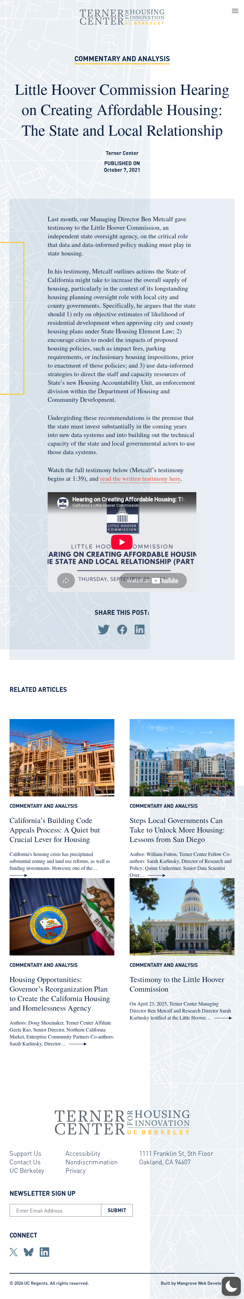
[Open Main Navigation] (235, 12)
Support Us (25, 1153)
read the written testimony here (140, 478)
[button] (231, 1286)
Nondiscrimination (91, 1162)
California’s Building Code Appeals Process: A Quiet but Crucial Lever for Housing (55, 829)
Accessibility (82, 1153)
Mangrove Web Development (205, 1283)
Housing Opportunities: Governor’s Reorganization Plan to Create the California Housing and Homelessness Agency (60, 993)
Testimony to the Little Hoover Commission (177, 984)
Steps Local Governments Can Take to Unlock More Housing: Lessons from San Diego (177, 829)
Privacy (75, 1170)
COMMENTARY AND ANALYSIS (122, 58)
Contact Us (25, 1162)
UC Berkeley (27, 1170)
